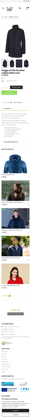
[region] (15, 407)
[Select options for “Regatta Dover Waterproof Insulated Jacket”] (27, 210)
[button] (20, 8)
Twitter (5, 102)
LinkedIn (8, 102)
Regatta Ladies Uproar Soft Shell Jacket (11, 258)
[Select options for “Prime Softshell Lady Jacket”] (27, 155)
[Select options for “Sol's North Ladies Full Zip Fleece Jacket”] (27, 266)
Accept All (15, 410)
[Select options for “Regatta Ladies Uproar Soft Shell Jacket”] (27, 238)
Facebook (3, 102)
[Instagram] (26, 1)
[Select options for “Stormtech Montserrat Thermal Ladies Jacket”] (27, 183)
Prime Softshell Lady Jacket (8, 174)
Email (11, 102)
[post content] (15, 163)
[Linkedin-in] (28, 1)
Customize (15, 414)
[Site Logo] (9, 9)
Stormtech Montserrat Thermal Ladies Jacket (12, 202)
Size (3, 81)
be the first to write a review (16, 313)
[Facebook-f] (24, 1)
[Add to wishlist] (28, 177)
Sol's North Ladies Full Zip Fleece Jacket (10, 285)
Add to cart (17, 87)
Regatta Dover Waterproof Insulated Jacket (12, 230)
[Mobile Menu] (3, 8)
